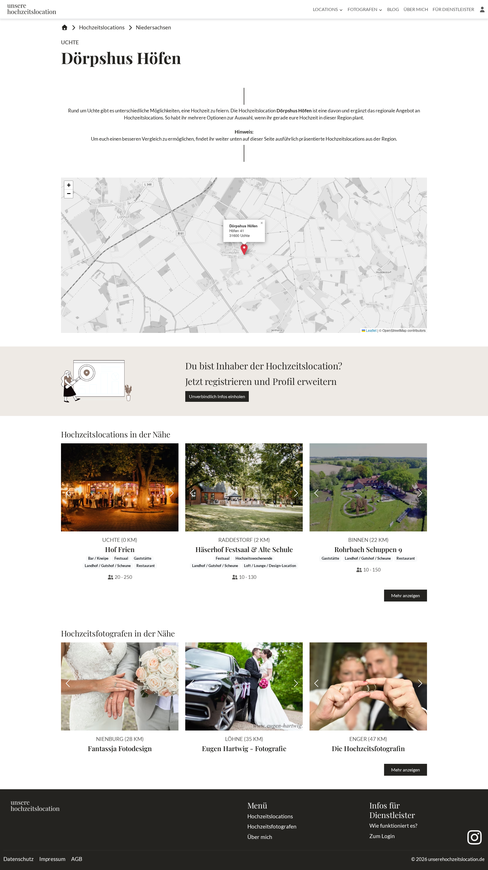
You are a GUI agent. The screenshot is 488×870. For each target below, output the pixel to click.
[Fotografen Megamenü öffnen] (380, 9)
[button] (482, 9)
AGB (76, 859)
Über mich (416, 9)
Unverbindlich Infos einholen (217, 396)
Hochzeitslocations (102, 27)
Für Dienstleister (453, 9)
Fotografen (362, 9)
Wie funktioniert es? (393, 825)
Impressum (52, 859)
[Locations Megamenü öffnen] (341, 9)
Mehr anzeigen (405, 595)
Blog (393, 9)
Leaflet (370, 330)
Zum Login (382, 836)
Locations (325, 9)
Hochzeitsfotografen (272, 826)
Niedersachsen (153, 27)
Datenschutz (18, 859)
